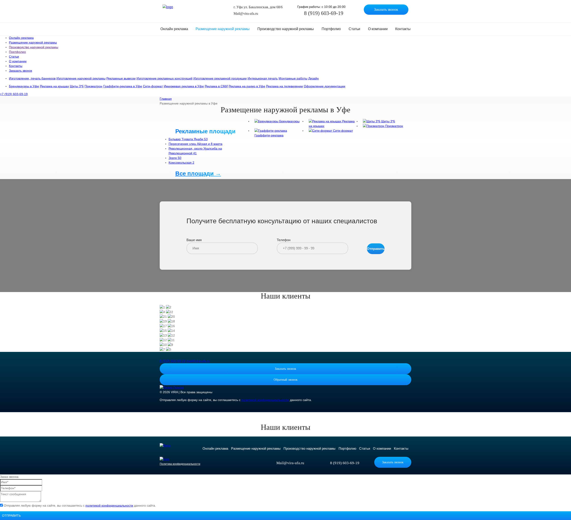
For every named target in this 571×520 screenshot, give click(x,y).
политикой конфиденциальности (265, 400)
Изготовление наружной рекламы (81, 78)
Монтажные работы (293, 78)
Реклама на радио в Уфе (247, 86)
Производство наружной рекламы (285, 29)
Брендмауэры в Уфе (24, 86)
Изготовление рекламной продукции (220, 78)
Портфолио (331, 29)
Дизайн (313, 78)
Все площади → (198, 173)
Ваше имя (194, 240)
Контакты (403, 29)
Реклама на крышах (54, 86)
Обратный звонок (286, 379)
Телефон (283, 240)
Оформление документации (324, 86)
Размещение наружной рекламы (223, 29)
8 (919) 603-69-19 (173, 361)
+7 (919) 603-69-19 (14, 94)
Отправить (376, 249)
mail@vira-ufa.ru (198, 361)
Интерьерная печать (263, 78)
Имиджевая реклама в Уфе (184, 86)
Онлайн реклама (174, 29)
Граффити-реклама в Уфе (122, 86)
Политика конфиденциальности (180, 464)
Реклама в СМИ (216, 86)
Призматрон (93, 86)
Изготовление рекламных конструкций (164, 78)
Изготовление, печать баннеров (32, 78)
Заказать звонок (386, 9)
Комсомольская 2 (181, 162)
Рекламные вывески (121, 78)
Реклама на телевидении (284, 86)
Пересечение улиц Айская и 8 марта (195, 144)
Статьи (354, 29)
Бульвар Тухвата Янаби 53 (188, 139)
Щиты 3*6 (77, 86)
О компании (378, 29)
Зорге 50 (175, 158)
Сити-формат (153, 86)
